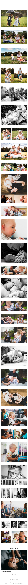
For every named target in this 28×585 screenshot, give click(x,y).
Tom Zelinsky (5, 3)
